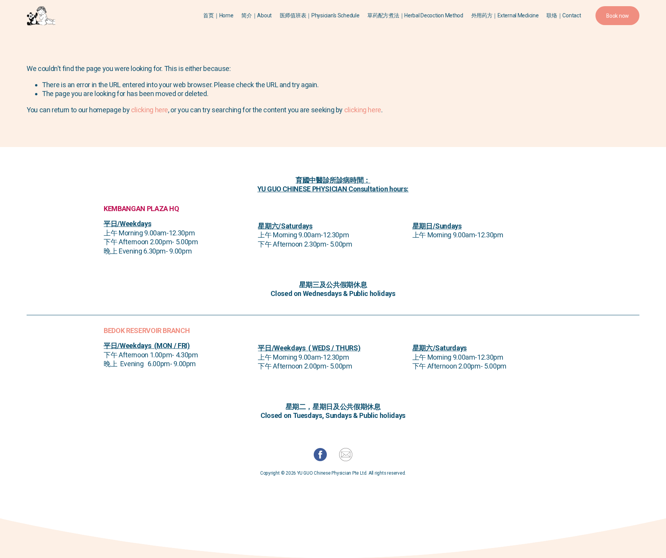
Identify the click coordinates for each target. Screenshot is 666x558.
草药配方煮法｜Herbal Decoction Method (415, 15)
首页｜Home (218, 15)
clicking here (149, 110)
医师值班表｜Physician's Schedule (320, 15)
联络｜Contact (564, 15)
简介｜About (256, 15)
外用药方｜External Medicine (505, 15)
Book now (617, 16)
